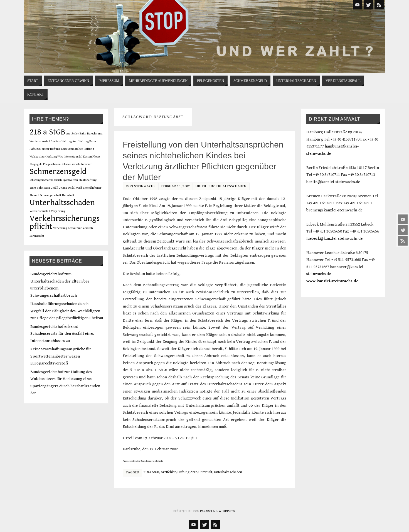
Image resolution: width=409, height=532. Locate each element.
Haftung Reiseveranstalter (66, 149)
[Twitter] (403, 230)
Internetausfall (73, 156)
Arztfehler (168, 472)
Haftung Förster (39, 149)
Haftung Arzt (187, 472)
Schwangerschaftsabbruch (45, 180)
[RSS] (403, 241)
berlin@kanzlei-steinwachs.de (333, 181)
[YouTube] (403, 219)
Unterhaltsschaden (228, 472)
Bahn (83, 133)
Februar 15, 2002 (175, 186)
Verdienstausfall (39, 211)
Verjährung (58, 211)
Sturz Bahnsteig (39, 187)
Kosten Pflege (91, 156)
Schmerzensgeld (57, 171)
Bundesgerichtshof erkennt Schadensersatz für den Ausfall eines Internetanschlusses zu (62, 333)
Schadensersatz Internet (76, 164)
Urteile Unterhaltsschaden (221, 186)
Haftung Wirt (54, 156)
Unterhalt (205, 472)
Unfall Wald (75, 187)
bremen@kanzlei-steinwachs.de (334, 210)
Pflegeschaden (52, 164)
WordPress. (227, 511)
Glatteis (56, 141)
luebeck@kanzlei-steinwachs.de (334, 238)
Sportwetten (70, 180)
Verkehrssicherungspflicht (64, 222)
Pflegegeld (35, 164)
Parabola (207, 511)
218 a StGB (151, 472)
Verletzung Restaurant (67, 228)
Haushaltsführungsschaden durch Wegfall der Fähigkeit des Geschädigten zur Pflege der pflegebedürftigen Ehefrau (66, 310)
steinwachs (145, 186)
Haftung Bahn (87, 141)
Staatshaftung (88, 180)
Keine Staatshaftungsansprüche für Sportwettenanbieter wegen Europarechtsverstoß (60, 356)
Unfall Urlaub (59, 187)
